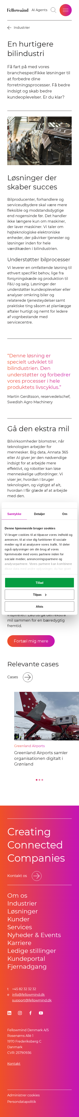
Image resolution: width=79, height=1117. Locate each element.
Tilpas (37, 594)
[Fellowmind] (18, 10)
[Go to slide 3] (42, 780)
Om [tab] (64, 514)
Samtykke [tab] (14, 514)
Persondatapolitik (21, 1102)
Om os (17, 895)
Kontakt (13, 1064)
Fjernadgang (27, 966)
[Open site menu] (66, 10)
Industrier (22, 903)
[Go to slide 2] (39, 780)
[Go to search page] (53, 10)
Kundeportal (26, 958)
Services (19, 927)
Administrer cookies (23, 1095)
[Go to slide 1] (36, 780)
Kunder (18, 919)
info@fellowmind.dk (28, 995)
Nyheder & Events (34, 935)
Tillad (39, 582)
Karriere (19, 943)
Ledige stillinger (31, 951)
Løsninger (22, 911)
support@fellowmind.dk (32, 1000)
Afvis (39, 606)
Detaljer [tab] (39, 514)
